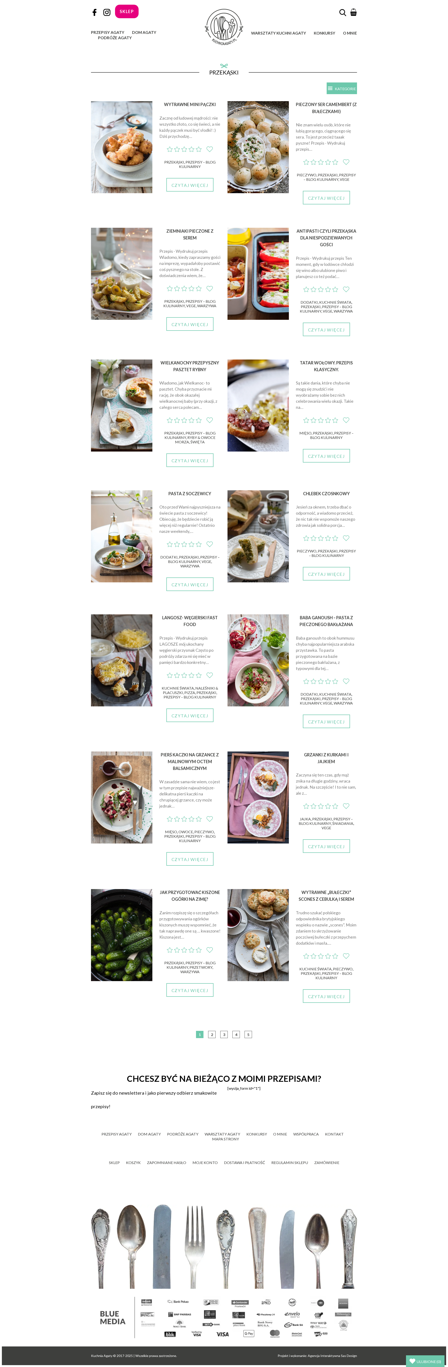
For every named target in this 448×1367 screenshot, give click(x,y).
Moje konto (205, 1162)
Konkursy (324, 33)
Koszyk (133, 1162)
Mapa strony (225, 1139)
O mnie (350, 33)
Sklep (114, 1162)
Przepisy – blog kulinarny (197, 164)
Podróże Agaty (115, 37)
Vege (344, 179)
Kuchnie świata (335, 302)
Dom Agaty (144, 32)
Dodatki (309, 302)
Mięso (305, 433)
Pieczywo (306, 175)
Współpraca (306, 1134)
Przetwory (200, 967)
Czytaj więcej (190, 185)
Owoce (185, 831)
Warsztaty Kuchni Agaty (278, 33)
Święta (197, 442)
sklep (127, 11)
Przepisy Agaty (107, 32)
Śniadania (342, 823)
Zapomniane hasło (166, 1162)
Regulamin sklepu (289, 1162)
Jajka (305, 819)
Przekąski (174, 162)
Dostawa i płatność (244, 1162)
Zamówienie (326, 1162)
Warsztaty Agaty (222, 1134)
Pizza (189, 692)
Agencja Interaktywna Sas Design (332, 1356)
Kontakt (334, 1134)
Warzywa (206, 305)
